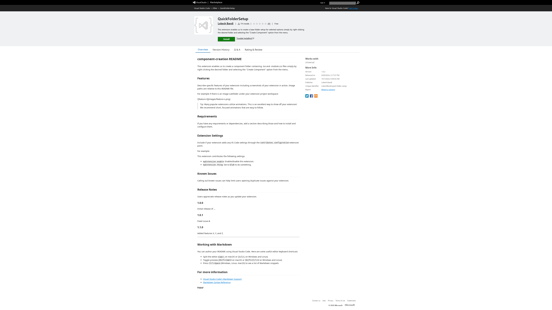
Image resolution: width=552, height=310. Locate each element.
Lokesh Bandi (225, 23)
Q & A (237, 49)
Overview (203, 49)
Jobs (324, 300)
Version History (221, 49)
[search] (357, 2)
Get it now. (353, 8)
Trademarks (351, 300)
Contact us (316, 300)
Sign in (322, 3)
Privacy (330, 300)
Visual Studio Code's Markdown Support (222, 279)
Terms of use (340, 300)
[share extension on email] (316, 96)
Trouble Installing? (244, 38)
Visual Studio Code (202, 8)
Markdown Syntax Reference (217, 282)
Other (215, 8)
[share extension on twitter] (307, 96)
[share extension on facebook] (311, 96)
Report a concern (328, 89)
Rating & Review (253, 49)
